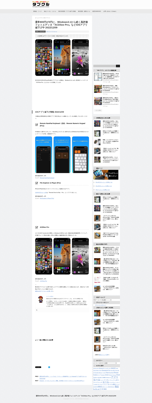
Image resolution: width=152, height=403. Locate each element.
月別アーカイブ (97, 300)
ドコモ (117, 382)
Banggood (105, 370)
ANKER (113, 368)
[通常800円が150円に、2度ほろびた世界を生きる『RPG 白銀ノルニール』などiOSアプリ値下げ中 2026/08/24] (98, 104)
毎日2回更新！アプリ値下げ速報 (67, 11)
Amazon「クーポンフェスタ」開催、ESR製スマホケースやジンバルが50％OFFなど (62, 380)
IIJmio (104, 372)
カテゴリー (96, 363)
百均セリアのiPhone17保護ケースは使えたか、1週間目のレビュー (111, 132)
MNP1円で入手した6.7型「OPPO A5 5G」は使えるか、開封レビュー (110, 347)
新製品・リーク (37, 11)
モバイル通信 (112, 384)
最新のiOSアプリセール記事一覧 (44, 291)
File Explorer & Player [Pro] (47, 198)
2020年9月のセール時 (41, 192)
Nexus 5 (111, 375)
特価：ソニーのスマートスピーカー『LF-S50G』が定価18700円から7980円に (110, 141)
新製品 (100, 386)
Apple (117, 368)
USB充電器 (99, 377)
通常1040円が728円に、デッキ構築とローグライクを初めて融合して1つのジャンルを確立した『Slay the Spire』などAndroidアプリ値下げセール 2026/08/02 (111, 271)
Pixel (118, 375)
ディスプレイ (112, 382)
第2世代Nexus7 (111, 386)
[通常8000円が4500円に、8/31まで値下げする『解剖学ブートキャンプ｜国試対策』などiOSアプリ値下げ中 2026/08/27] (98, 80)
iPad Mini (111, 372)
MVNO (107, 375)
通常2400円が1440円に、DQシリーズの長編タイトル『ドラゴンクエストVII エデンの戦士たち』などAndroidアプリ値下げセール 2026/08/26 (110, 124)
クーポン (106, 380)
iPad (107, 372)
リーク (118, 384)
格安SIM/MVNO (96, 11)
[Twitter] (36, 310)
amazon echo (96, 368)
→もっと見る (98, 110)
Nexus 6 (114, 374)
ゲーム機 (115, 380)
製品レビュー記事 (103, 354)
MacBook (103, 374)
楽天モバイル (105, 386)
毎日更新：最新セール (84, 11)
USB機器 (104, 377)
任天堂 (94, 386)
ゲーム (111, 380)
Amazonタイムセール (104, 368)
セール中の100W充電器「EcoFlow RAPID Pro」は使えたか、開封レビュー (111, 288)
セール (106, 382)
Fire (109, 370)
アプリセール (54, 31)
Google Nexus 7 (99, 372)
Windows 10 (108, 377)
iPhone (116, 372)
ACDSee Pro (43, 281)
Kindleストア (97, 375)
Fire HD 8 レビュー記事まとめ (104, 186)
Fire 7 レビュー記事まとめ (103, 189)
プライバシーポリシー (100, 305)
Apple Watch (96, 370)
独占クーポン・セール (50, 11)
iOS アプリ (48, 31)
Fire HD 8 (113, 370)
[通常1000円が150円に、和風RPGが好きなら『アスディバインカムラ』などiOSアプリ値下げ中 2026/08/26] (98, 92)
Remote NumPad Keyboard (47, 178)
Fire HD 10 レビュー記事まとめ (104, 182)
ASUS (100, 370)
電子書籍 (104, 389)
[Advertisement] (48, 96)
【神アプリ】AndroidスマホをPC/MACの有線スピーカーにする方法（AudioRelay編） (110, 235)
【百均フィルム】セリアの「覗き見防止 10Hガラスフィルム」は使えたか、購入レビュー (111, 150)
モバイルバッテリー (102, 384)
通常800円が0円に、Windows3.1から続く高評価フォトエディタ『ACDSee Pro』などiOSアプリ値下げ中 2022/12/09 (76, 396)
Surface (95, 377)
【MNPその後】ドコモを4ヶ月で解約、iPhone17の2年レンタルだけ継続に (111, 279)
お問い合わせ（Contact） (110, 11)
